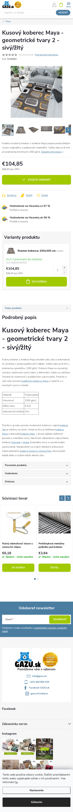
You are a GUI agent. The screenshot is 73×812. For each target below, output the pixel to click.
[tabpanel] (18, 539)
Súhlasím (36, 802)
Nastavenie (37, 790)
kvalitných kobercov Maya (35, 381)
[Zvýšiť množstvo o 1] (64, 267)
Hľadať (63, 12)
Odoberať (60, 619)
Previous (62, 498)
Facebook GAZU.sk (39, 687)
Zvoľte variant (39, 180)
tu (16, 782)
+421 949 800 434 (39, 682)
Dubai (26, 442)
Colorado (16, 442)
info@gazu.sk (39, 676)
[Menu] (68, 4)
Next (68, 498)
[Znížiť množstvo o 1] (64, 272)
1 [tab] (35, 579)
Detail (54, 567)
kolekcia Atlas (27, 433)
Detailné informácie (51, 152)
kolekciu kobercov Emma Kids (35, 451)
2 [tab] (38, 579)
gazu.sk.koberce (39, 693)
